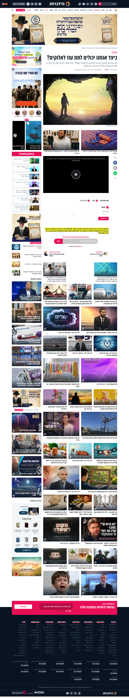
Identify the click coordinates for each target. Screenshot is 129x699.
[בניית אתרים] (39, 693)
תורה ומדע (101, 640)
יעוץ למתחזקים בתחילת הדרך (39, 661)
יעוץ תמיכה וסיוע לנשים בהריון (74, 669)
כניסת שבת (113, 640)
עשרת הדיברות (61, 632)
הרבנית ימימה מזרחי (34, 635)
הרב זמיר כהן (90, 10)
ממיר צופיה (114, 677)
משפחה (102, 637)
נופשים (114, 642)
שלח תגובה (103, 218)
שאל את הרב (70, 10)
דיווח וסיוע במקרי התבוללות (57, 669)
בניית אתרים (31, 693)
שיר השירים (22, 648)
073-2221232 (42, 664)
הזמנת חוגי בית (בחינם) (40, 669)
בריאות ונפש (62, 642)
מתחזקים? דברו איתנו (19, 4)
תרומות (46, 10)
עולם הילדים (83, 10)
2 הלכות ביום (112, 635)
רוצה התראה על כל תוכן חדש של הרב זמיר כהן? (76, 237)
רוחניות (102, 635)
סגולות (63, 637)
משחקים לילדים (76, 637)
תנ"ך (64, 627)
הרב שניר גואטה (49, 637)
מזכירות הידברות (113, 661)
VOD (110, 10)
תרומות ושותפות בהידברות (93, 661)
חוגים (78, 650)
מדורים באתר (100, 622)
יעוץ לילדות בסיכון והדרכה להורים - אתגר (20, 662)
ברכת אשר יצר (21, 653)
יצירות (78, 648)
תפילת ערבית (22, 630)
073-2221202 (78, 679)
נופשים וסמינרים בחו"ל (76, 677)
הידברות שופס (112, 648)
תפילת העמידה (21, 632)
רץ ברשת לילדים (76, 627)
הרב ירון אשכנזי (49, 640)
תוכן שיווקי (101, 653)
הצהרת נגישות (112, 653)
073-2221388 (78, 664)
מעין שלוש (22, 637)
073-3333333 (113, 679)
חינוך (64, 640)
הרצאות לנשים (35, 645)
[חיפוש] (100, 4)
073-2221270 (24, 671)
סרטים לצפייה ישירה (75, 632)
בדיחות (78, 630)
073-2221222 (113, 664)
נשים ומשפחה (35, 622)
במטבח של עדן (88, 630)
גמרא (64, 630)
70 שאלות (76, 10)
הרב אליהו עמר (49, 653)
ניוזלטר (114, 632)
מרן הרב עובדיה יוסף (48, 627)
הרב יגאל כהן (50, 635)
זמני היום (64, 10)
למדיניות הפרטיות (73, 246)
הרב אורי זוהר (50, 645)
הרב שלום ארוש (49, 648)
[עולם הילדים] (40, 4)
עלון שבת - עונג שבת (76, 661)
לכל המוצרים (27, 550)
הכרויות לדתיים (61, 648)
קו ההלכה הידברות (94, 669)
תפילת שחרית (21, 625)
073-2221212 (95, 664)
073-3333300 (95, 671)
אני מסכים (75, 246)
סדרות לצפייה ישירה (75, 635)
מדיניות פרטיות (112, 625)
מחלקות (51, 10)
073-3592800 (60, 664)
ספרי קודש (62, 650)
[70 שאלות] (32, 4)
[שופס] (36, 4)
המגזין (102, 627)
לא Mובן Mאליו (88, 627)
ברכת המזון (22, 635)
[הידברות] (60, 4)
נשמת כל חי (22, 650)
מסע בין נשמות (88, 640)
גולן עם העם (89, 637)
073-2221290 (42, 671)
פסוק (93, 201)
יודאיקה (63, 653)
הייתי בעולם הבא (88, 650)
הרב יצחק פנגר (49, 632)
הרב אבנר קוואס (49, 650)
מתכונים (37, 627)
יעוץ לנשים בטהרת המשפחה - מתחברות (109, 670)
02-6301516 (113, 673)
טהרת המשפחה (35, 630)
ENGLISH (36, 10)
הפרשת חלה (36, 648)
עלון (59, 10)
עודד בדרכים (89, 625)
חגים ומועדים (100, 650)
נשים (102, 632)
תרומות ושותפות (112, 645)
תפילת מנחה (22, 627)
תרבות (102, 642)
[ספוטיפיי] (28, 4)
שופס (56, 10)
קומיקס (78, 640)
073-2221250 (95, 679)
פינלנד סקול (62, 635)
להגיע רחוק (89, 642)
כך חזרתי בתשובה (88, 645)
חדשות (102, 10)
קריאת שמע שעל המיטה (19, 655)
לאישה (37, 625)
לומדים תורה (62, 625)
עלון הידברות (113, 630)
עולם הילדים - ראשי (75, 625)
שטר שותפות (97, 10)
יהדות (102, 625)
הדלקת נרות (36, 632)
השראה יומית (89, 648)
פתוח (91, 635)
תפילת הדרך (22, 645)
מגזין (107, 10)
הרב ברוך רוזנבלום (48, 642)
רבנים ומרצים (49, 622)
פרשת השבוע (100, 648)
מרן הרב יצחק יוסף (48, 630)
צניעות (37, 637)
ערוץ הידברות (112, 627)
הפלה (37, 640)
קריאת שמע (22, 640)
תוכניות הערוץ (88, 622)
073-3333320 (24, 665)
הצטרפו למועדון (19, 10)
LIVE (30, 10)
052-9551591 (78, 671)
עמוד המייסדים (112, 650)
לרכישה (23, 513)
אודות (114, 655)
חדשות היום (101, 630)
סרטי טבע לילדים (75, 645)
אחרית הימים (62, 645)
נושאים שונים (61, 622)
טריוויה (78, 642)
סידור (23, 622)
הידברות (113, 622)
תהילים (23, 642)
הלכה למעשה (88, 632)
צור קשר (41, 10)
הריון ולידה (36, 642)
